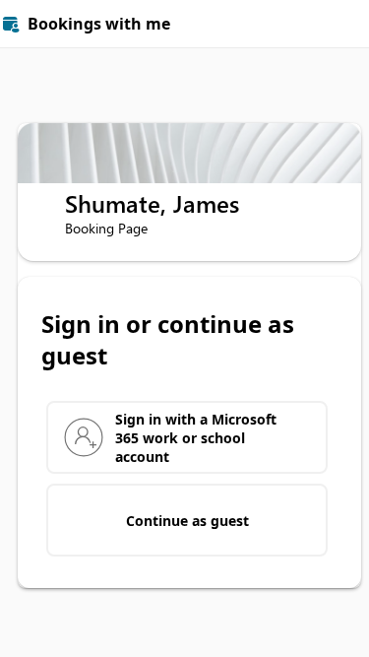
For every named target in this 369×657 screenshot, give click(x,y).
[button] (345, 23)
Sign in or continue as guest (167, 339)
